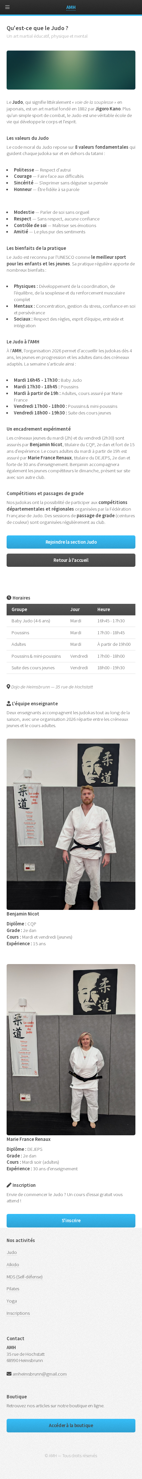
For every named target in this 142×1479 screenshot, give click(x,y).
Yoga (12, 1301)
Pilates (13, 1289)
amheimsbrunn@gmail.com (40, 1374)
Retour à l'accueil (70, 560)
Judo (12, 1252)
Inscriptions (18, 1313)
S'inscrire (71, 1221)
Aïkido (13, 1264)
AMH (71, 7)
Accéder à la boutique (71, 1425)
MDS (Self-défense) (25, 1277)
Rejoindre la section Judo (71, 542)
